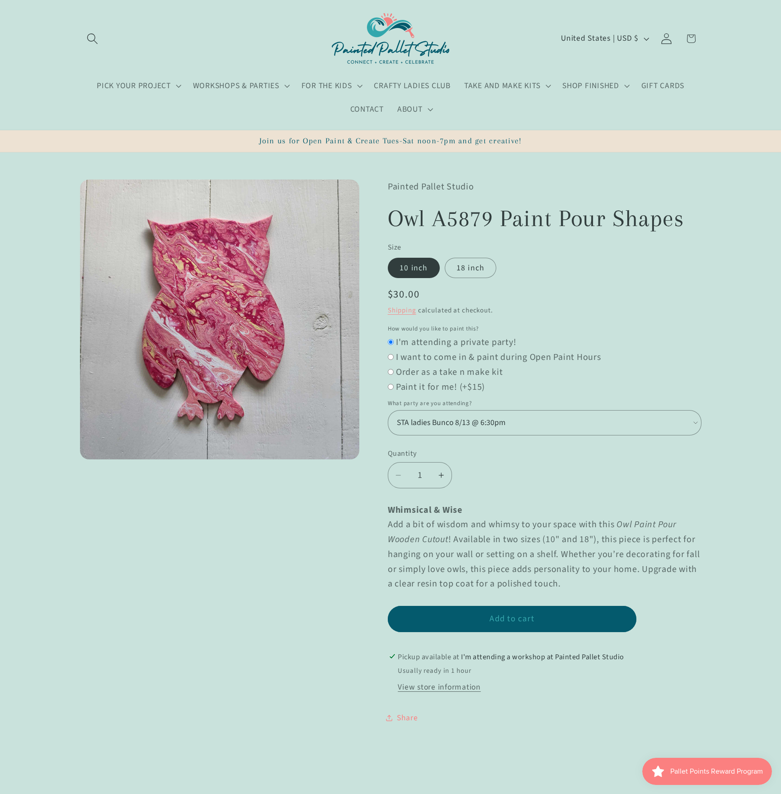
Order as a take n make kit (449, 372)
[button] (92, 38)
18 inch (470, 268)
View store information (439, 687)
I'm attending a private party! (456, 342)
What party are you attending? (430, 403)
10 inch (414, 268)
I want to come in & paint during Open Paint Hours (498, 357)
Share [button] (407, 717)
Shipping (402, 310)
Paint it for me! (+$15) (440, 387)
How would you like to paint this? (433, 329)
